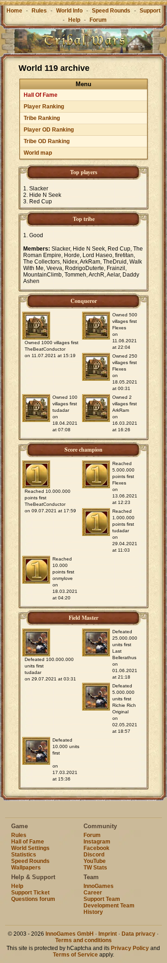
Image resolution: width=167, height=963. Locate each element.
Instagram (97, 841)
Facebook (96, 848)
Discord (94, 854)
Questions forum (33, 899)
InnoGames (99, 886)
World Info (69, 10)
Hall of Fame (27, 841)
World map (38, 153)
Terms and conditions (83, 940)
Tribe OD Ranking (47, 141)
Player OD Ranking (49, 129)
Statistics (23, 854)
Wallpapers (26, 867)
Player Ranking (44, 106)
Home (14, 10)
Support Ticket (30, 892)
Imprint (107, 934)
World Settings (30, 848)
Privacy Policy (130, 948)
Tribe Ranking (42, 118)
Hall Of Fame (41, 95)
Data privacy (138, 934)
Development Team (109, 905)
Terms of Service (75, 954)
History (93, 912)
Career (93, 892)
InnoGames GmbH (69, 934)
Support (150, 10)
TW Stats (95, 867)
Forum (98, 20)
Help (74, 20)
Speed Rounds (111, 10)
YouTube (95, 861)
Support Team (102, 899)
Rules (39, 10)
